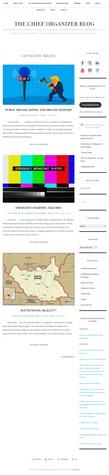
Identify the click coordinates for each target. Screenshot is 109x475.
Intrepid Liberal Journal (88, 422)
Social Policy (86, 293)
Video (88, 3)
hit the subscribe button (90, 105)
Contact (64, 10)
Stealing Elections (88, 166)
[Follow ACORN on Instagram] (90, 70)
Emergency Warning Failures (38, 207)
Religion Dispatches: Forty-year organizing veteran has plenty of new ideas (92, 404)
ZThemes (76, 470)
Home (6, 3)
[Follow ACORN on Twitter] (90, 63)
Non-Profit (33, 115)
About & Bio (18, 3)
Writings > (41, 10)
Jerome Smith (86, 152)
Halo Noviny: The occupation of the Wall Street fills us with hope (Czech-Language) (92, 392)
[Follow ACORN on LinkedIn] (97, 63)
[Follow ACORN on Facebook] (82, 63)
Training (77, 3)
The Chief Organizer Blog (54, 23)
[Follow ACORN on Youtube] (82, 70)
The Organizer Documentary (39, 3)
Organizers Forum (88, 288)
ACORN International (23, 316)
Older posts (68, 357)
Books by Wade (87, 282)
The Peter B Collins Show (89, 428)
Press (97, 3)
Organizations (62, 3)
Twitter (83, 299)
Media (23, 115)
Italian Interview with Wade (89, 383)
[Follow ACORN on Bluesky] (97, 70)
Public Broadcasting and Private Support (38, 110)
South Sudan (48, 316)
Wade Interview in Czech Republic (92, 359)
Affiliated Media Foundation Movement (27, 213)
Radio (53, 10)
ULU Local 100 (86, 305)
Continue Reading (38, 144)
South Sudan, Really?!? (38, 310)
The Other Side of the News (90, 444)
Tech (57, 213)
